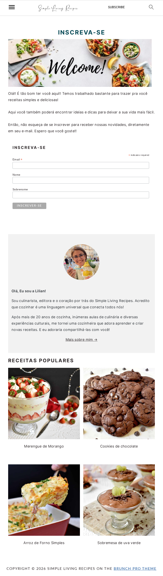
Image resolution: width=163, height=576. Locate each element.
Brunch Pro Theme (135, 569)
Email (17, 159)
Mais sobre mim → (82, 339)
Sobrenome (20, 189)
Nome (16, 174)
